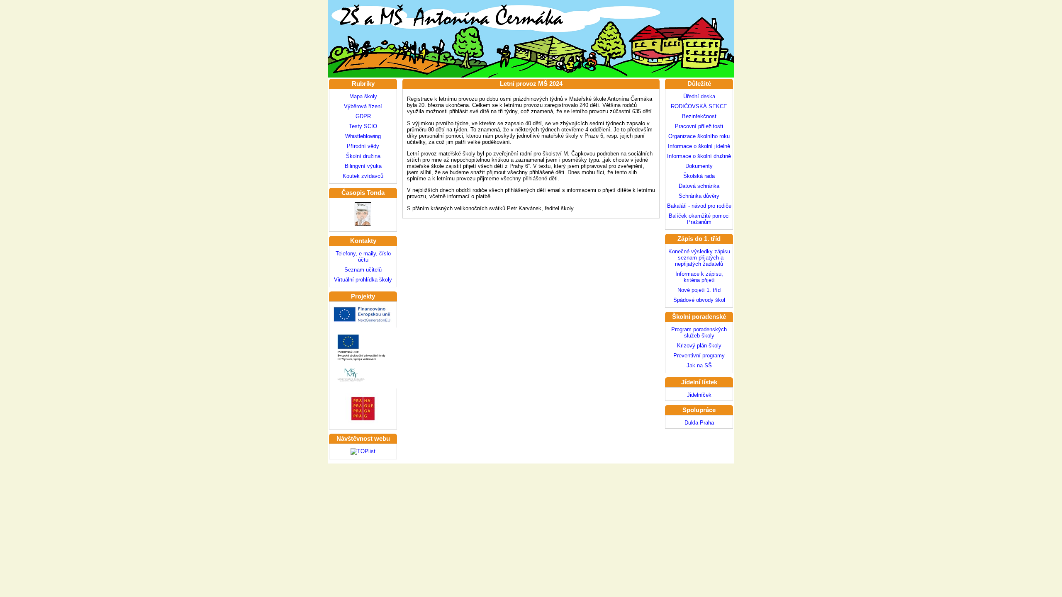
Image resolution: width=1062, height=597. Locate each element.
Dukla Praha (699, 423)
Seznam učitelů (363, 270)
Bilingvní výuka (363, 166)
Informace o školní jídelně (699, 146)
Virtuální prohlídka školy (363, 280)
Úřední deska (699, 96)
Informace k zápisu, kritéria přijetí (699, 277)
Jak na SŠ (699, 365)
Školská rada (699, 176)
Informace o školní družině (699, 156)
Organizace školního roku (699, 136)
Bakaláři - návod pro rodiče (699, 206)
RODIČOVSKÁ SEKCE (699, 106)
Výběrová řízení (363, 106)
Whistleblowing (363, 136)
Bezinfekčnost (699, 116)
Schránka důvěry (699, 196)
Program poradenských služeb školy (699, 332)
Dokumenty (699, 166)
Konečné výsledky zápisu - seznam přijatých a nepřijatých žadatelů (699, 257)
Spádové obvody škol (699, 300)
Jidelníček (699, 395)
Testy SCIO (363, 126)
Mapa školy (363, 96)
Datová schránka (699, 186)
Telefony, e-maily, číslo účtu (363, 256)
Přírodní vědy (363, 146)
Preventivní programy (699, 355)
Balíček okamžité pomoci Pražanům (699, 219)
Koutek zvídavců (363, 176)
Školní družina (363, 156)
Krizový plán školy (699, 345)
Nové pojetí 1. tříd (699, 290)
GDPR (363, 116)
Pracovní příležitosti (699, 126)
